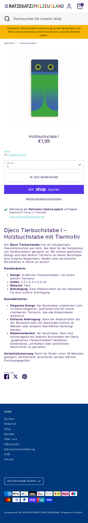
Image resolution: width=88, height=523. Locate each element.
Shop (7, 429)
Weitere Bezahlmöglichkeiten (44, 198)
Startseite (9, 43)
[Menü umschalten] (4, 6)
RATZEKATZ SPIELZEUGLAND (43, 512)
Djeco (7, 151)
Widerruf (10, 423)
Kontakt (9, 434)
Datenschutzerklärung (19, 449)
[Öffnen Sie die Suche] (6, 18)
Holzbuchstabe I (29, 43)
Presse (9, 459)
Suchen (9, 418)
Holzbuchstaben (17, 155)
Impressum (11, 444)
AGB (7, 454)
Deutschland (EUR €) (21, 481)
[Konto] (69, 3)
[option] (44, 88)
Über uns (10, 439)
